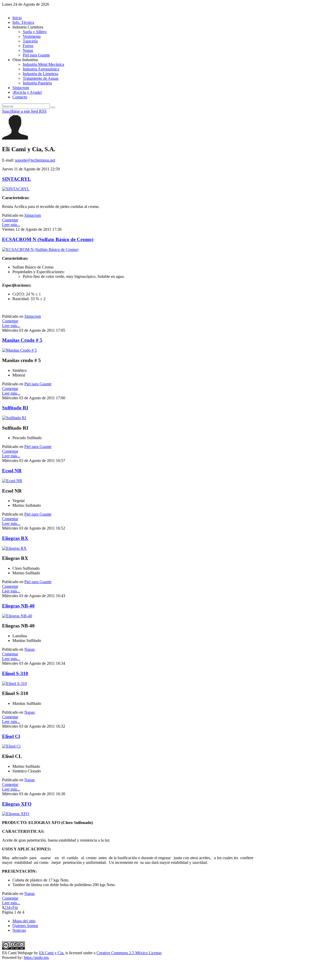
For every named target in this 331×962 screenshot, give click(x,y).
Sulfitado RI (15, 407)
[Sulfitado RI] (14, 418)
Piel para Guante (37, 384)
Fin (15, 907)
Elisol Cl (11, 736)
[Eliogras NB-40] (17, 616)
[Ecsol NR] (12, 481)
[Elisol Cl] (11, 746)
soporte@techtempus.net (35, 160)
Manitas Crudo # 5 (22, 340)
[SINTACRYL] (15, 189)
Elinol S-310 (15, 673)
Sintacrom (32, 215)
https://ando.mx (36, 957)
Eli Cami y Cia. (51, 953)
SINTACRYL (16, 179)
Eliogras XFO (17, 804)
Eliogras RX (15, 538)
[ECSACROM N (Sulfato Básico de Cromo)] (40, 249)
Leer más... (11, 224)
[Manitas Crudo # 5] (19, 350)
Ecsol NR (12, 470)
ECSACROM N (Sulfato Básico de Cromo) (47, 239)
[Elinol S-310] (14, 683)
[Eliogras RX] (14, 548)
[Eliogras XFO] (15, 814)
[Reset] (53, 107)
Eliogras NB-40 (18, 606)
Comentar (10, 220)
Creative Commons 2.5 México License (128, 953)
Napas (29, 649)
